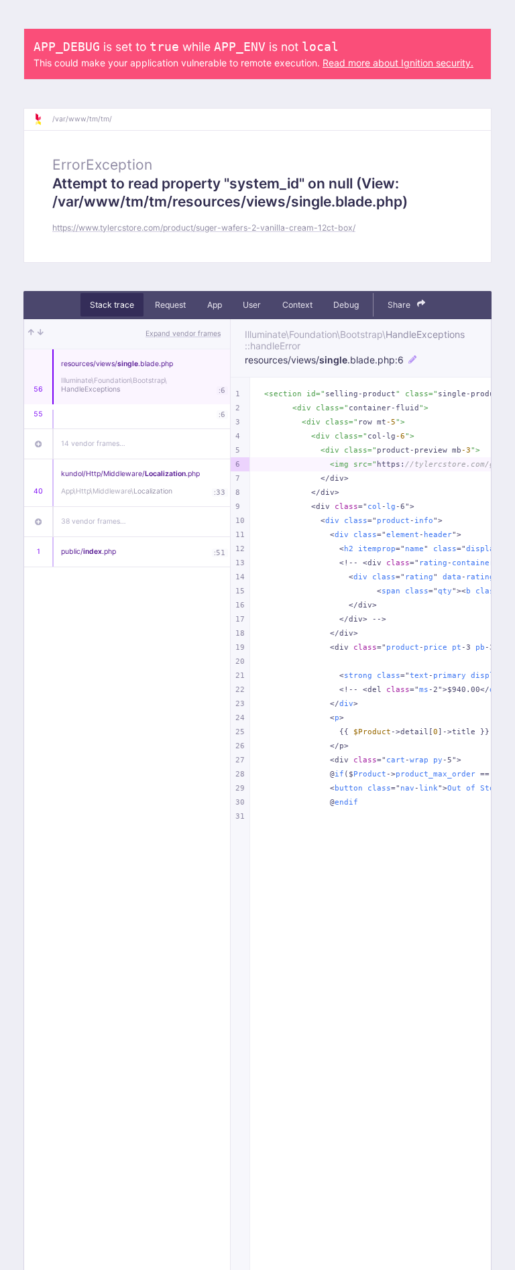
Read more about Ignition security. (398, 62)
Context (297, 305)
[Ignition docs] (43, 119)
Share (400, 305)
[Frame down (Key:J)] (40, 334)
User (252, 305)
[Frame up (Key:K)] (31, 334)
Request (170, 305)
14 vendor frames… (93, 443)
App (214, 305)
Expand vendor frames (183, 333)
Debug (346, 305)
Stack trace (112, 305)
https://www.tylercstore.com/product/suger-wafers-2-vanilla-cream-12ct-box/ (203, 228)
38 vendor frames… (93, 521)
